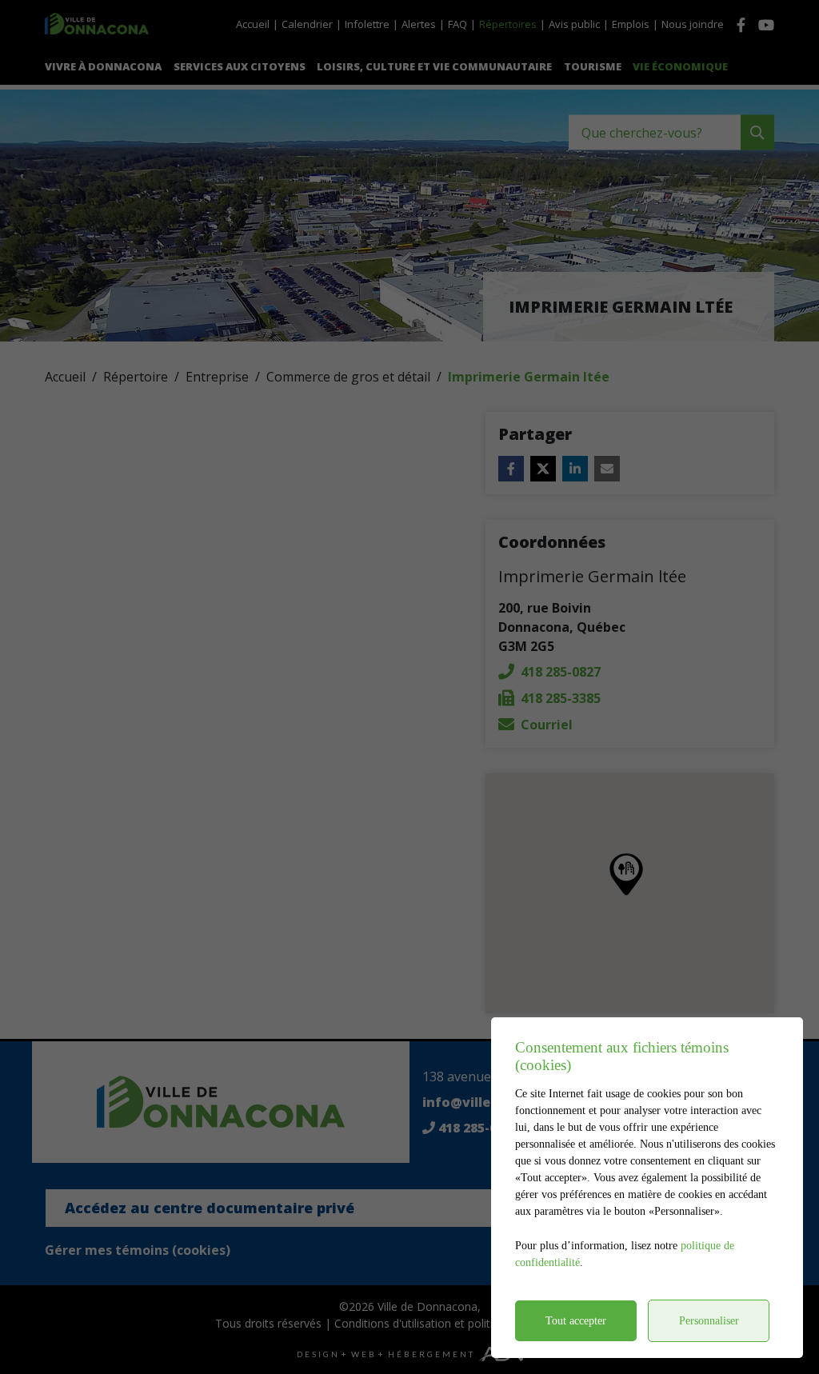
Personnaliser (709, 1321)
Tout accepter (575, 1321)
